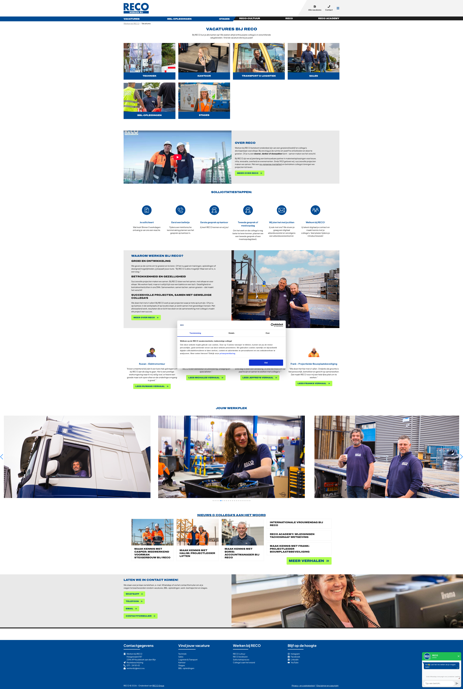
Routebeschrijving (135, 662)
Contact (329, 10)
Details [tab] (232, 333)
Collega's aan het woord (244, 662)
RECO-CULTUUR (249, 18)
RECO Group (158, 685)
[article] (149, 61)
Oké (266, 363)
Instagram (295, 654)
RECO (289, 18)
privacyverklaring (227, 353)
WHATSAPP (132, 594)
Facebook (295, 656)
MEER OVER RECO (247, 173)
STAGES (224, 19)
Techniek (182, 654)
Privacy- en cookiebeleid (303, 685)
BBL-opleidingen (186, 668)
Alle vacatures (314, 10)
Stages (181, 665)
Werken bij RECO (137, 8)
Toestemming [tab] (195, 333)
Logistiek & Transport (187, 659)
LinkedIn (295, 659)
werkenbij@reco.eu (136, 668)
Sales (180, 656)
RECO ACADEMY (328, 18)
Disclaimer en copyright (327, 685)
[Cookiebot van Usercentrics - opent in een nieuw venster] (272, 325)
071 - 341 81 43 (133, 665)
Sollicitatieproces (241, 659)
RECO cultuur (239, 654)
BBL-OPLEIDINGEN (179, 19)
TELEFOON (132, 601)
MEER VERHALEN (306, 561)
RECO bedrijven (240, 656)
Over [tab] (268, 333)
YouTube (294, 662)
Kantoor (181, 662)
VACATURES (132, 19)
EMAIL (129, 609)
